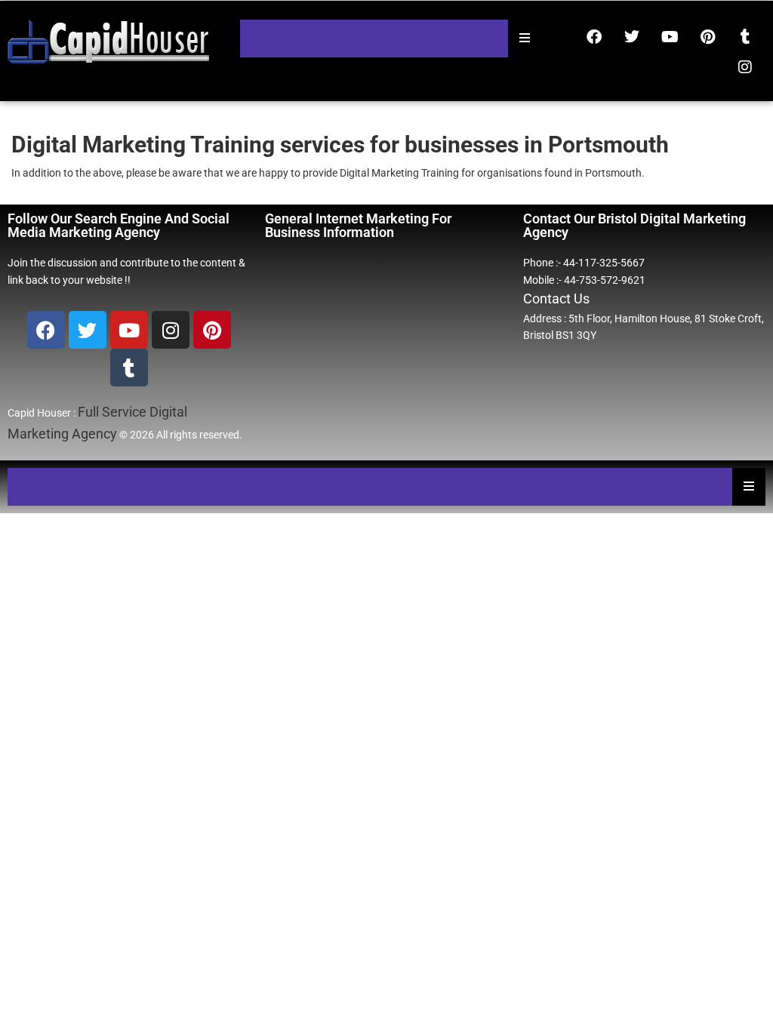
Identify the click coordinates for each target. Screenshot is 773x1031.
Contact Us (556, 298)
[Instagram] (745, 67)
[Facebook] (594, 37)
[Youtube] (669, 37)
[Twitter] (632, 37)
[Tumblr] (745, 37)
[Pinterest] (707, 37)
